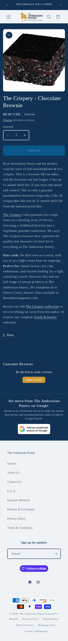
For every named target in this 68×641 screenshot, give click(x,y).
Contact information (36, 631)
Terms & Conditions (20, 527)
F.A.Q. (11, 491)
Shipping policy (47, 625)
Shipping (7, 120)
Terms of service (25, 625)
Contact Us (14, 481)
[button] (8, 17)
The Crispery (12, 214)
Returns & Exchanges (21, 509)
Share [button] (10, 335)
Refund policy (51, 619)
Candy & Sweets (45, 317)
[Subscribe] (55, 554)
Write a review (34, 379)
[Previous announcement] (7, 5)
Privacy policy (30, 619)
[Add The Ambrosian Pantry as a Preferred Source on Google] (34, 429)
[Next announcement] (61, 5)
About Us (13, 472)
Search (11, 463)
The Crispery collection (42, 306)
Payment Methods (18, 500)
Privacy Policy (16, 518)
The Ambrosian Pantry (32, 614)
